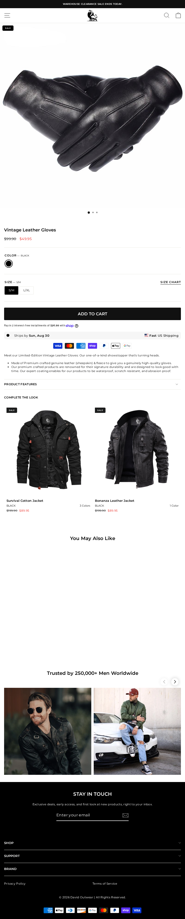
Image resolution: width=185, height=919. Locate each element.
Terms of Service (104, 883)
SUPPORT (12, 856)
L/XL (26, 290)
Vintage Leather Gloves (19, 643)
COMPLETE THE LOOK (21, 397)
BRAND (10, 869)
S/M (11, 290)
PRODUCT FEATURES (20, 384)
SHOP (8, 843)
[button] (164, 681)
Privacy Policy (15, 883)
